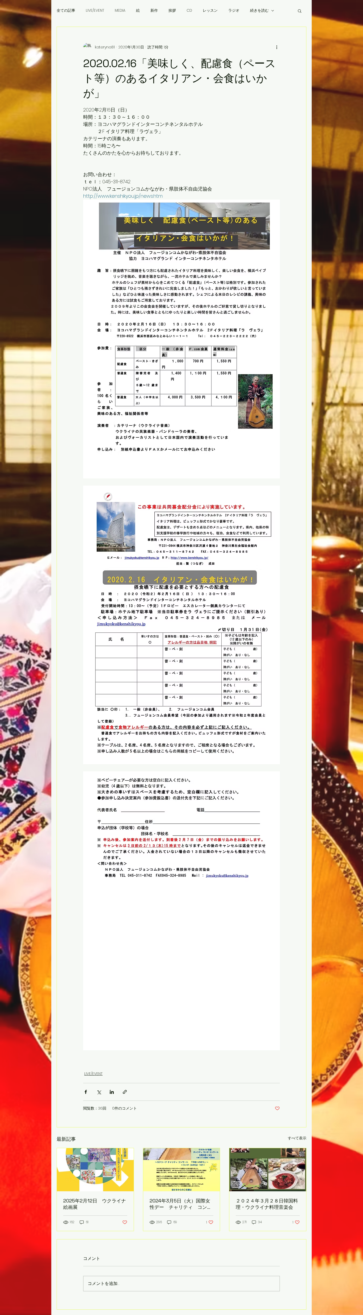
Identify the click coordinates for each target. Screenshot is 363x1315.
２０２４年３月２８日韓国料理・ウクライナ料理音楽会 (267, 1204)
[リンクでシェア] (124, 1091)
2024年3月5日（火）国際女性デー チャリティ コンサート (181, 1204)
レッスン (210, 10)
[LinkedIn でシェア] (111, 1091)
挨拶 (172, 10)
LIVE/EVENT (95, 10)
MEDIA (120, 10)
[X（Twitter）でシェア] (98, 1091)
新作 (154, 10)
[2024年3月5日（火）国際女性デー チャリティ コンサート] (181, 1169)
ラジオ (233, 10)
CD (189, 10)
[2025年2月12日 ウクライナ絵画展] (95, 1169)
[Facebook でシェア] (85, 1091)
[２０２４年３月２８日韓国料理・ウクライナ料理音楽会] (267, 1169)
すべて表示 (297, 1138)
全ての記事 (66, 10)
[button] (299, 11)
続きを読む (259, 10)
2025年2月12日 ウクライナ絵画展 (94, 1204)
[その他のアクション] (276, 47)
